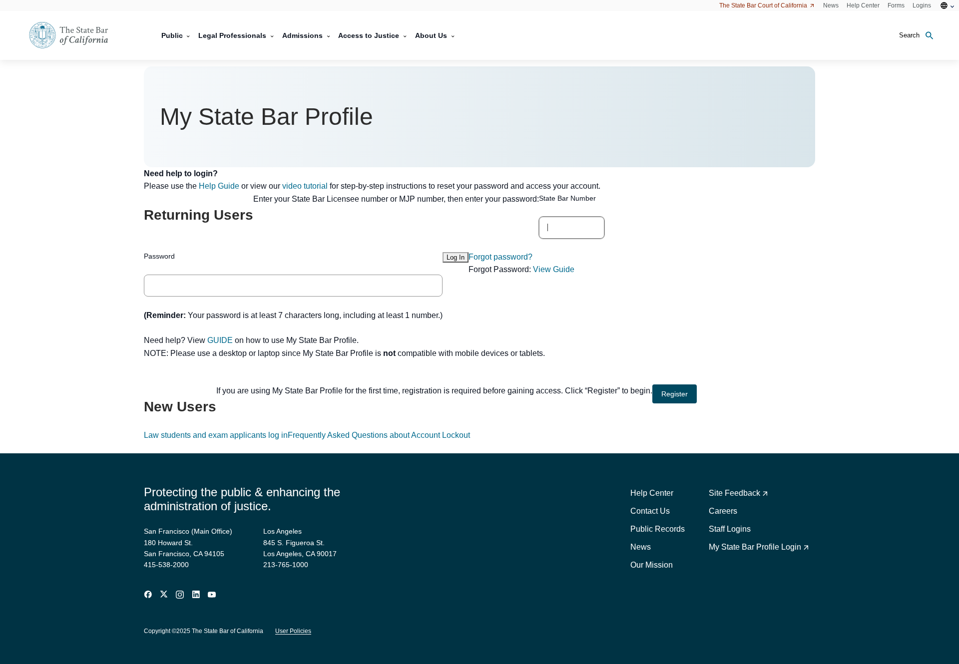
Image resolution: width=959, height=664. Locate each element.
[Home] (75, 35)
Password (159, 256)
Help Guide (219, 186)
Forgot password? (500, 257)
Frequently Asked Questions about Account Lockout (379, 435)
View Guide (553, 269)
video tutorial (305, 186)
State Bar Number (567, 198)
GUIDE (220, 340)
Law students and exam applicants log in (216, 435)
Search (909, 35)
